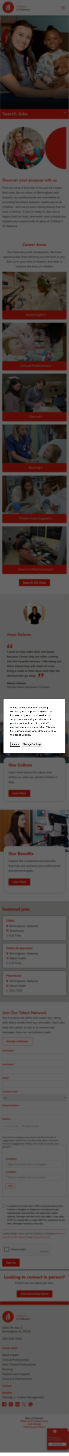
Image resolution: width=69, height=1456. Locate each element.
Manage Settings (32, 744)
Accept (15, 744)
